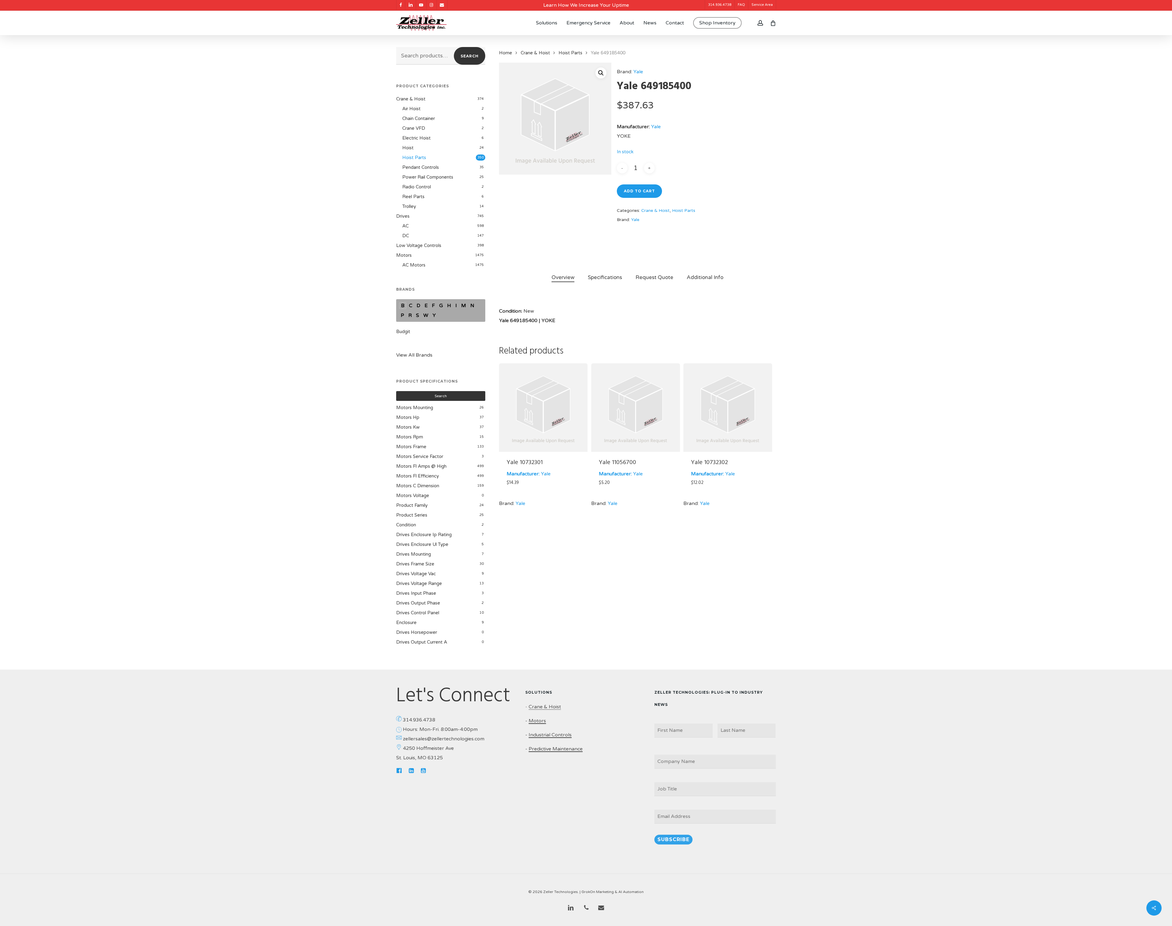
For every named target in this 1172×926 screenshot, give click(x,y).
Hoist (408, 148)
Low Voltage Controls (418, 245)
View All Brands (414, 355)
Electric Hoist (416, 138)
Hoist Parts (414, 157)
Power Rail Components (427, 177)
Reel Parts (413, 196)
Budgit (403, 331)
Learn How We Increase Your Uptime (586, 5)
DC (405, 235)
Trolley (409, 206)
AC (405, 226)
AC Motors (413, 265)
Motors (404, 255)
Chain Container (418, 118)
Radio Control (416, 187)
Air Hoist (411, 108)
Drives (403, 216)
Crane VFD (413, 128)
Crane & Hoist (410, 99)
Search (470, 56)
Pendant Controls (420, 167)
